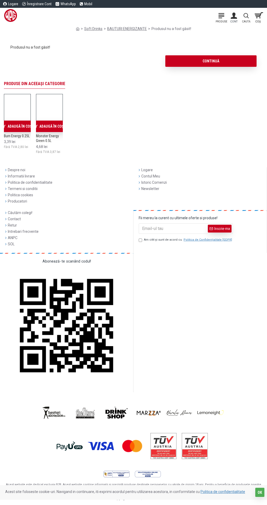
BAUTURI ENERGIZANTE (127, 29)
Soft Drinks (93, 29)
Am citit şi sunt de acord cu (188, 239)
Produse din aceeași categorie (34, 83)
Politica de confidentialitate (223, 492)
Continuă (211, 61)
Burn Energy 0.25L (17, 136)
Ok (260, 492)
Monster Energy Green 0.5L (47, 138)
